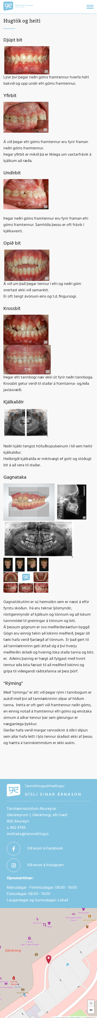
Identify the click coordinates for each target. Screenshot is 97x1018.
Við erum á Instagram (45, 865)
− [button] (91, 1010)
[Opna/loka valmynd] (90, 7)
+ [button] (91, 1003)
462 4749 (17, 827)
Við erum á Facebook (45, 848)
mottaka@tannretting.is (27, 834)
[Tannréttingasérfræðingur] (48, 959)
